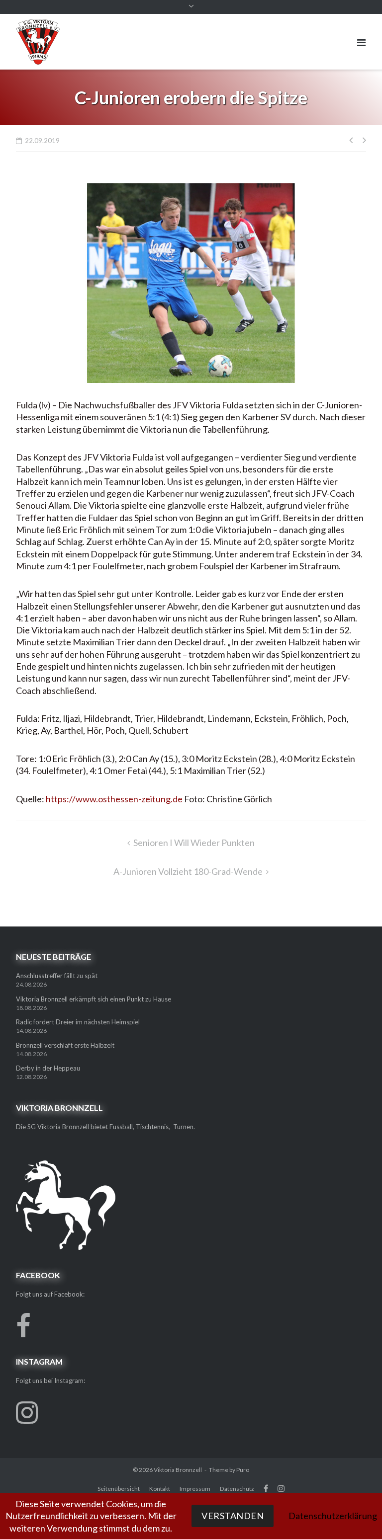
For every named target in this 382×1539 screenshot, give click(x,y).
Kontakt (159, 1488)
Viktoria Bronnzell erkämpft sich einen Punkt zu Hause (93, 999)
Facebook (266, 1488)
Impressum (195, 1488)
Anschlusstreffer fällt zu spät (56, 976)
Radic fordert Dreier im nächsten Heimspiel (78, 1022)
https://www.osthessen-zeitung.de (114, 798)
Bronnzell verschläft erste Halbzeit (65, 1045)
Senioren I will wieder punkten (194, 842)
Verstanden (232, 1515)
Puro (242, 1469)
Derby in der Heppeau (48, 1068)
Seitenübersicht (118, 1488)
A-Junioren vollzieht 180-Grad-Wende (188, 871)
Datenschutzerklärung (332, 1515)
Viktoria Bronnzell (178, 1469)
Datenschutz (237, 1488)
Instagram (281, 1488)
